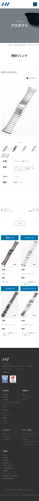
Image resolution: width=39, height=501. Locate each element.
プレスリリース (7, 415)
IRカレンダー (6, 473)
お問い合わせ (4, 495)
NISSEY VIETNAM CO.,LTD (29, 434)
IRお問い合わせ (7, 465)
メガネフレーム (27, 397)
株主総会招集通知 (8, 478)
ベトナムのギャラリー (28, 436)
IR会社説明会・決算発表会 (10, 476)
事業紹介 (25, 390)
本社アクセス (7, 405)
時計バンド (25, 394)
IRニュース (6, 455)
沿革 (4, 407)
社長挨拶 (5, 394)
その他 (24, 400)
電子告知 (5, 458)
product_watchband (20, 45)
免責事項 (5, 471)
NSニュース (6, 412)
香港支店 (5, 410)
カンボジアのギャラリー (29, 444)
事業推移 (5, 460)
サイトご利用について (14, 495)
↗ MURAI (25, 439)
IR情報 (5, 451)
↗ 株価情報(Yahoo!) (8, 468)
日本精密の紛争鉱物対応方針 (30, 495)
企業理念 (5, 397)
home (10, 45)
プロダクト (6, 430)
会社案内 (6, 390)
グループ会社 (26, 430)
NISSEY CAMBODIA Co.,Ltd (30, 442)
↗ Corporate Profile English (11, 402)
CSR (4, 420)
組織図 (5, 418)
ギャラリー (6, 423)
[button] (3, 113)
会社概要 (5, 400)
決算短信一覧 (7, 463)
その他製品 (6, 439)
